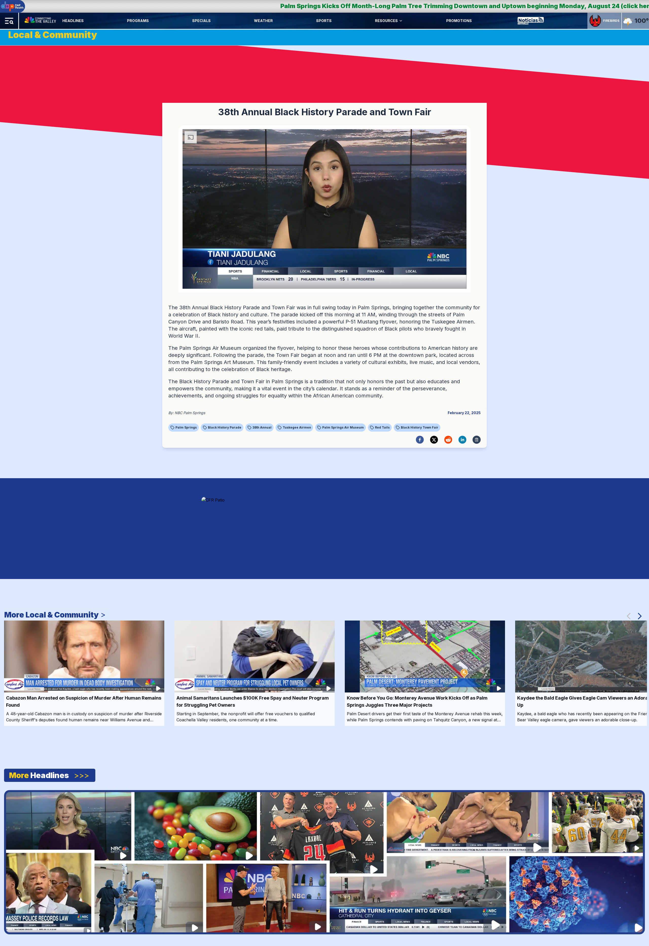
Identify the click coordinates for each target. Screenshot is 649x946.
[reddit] (448, 440)
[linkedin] (462, 440)
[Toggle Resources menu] (401, 21)
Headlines (73, 20)
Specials (201, 20)
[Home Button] (40, 21)
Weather (263, 20)
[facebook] (420, 440)
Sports (324, 20)
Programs (138, 20)
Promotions (459, 20)
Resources (386, 20)
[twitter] (434, 440)
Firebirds (611, 21)
